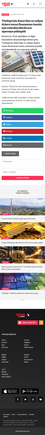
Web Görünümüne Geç (22, 431)
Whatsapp (9, 111)
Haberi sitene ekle (29, 323)
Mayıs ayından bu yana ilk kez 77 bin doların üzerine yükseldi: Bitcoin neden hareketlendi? (22, 268)
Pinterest (8, 131)
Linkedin (8, 138)
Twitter (8, 124)
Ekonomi (5, 14)
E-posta (8, 145)
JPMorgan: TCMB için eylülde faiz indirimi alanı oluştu (20, 293)
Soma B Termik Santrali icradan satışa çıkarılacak (18, 219)
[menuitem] (28, 4)
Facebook (8, 117)
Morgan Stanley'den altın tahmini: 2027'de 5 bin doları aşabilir (22, 243)
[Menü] (40, 4)
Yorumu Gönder (22, 178)
